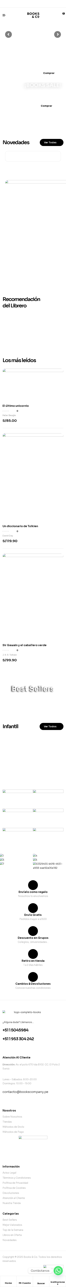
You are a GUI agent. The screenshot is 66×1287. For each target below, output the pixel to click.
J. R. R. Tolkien (10, 655)
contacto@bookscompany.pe (25, 1092)
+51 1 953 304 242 (18, 1039)
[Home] (8, 1280)
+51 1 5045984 (15, 1030)
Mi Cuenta (25, 1283)
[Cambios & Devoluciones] (33, 977)
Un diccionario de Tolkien (20, 526)
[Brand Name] (18, 799)
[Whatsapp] (33, 4)
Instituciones (58, 1283)
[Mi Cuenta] (24, 1280)
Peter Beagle (9, 415)
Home (8, 1283)
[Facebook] (27, 4)
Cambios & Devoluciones (33, 984)
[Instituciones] (57, 1279)
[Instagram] (39, 4)
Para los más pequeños (31, 763)
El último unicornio (16, 406)
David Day (8, 535)
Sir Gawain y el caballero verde (25, 645)
